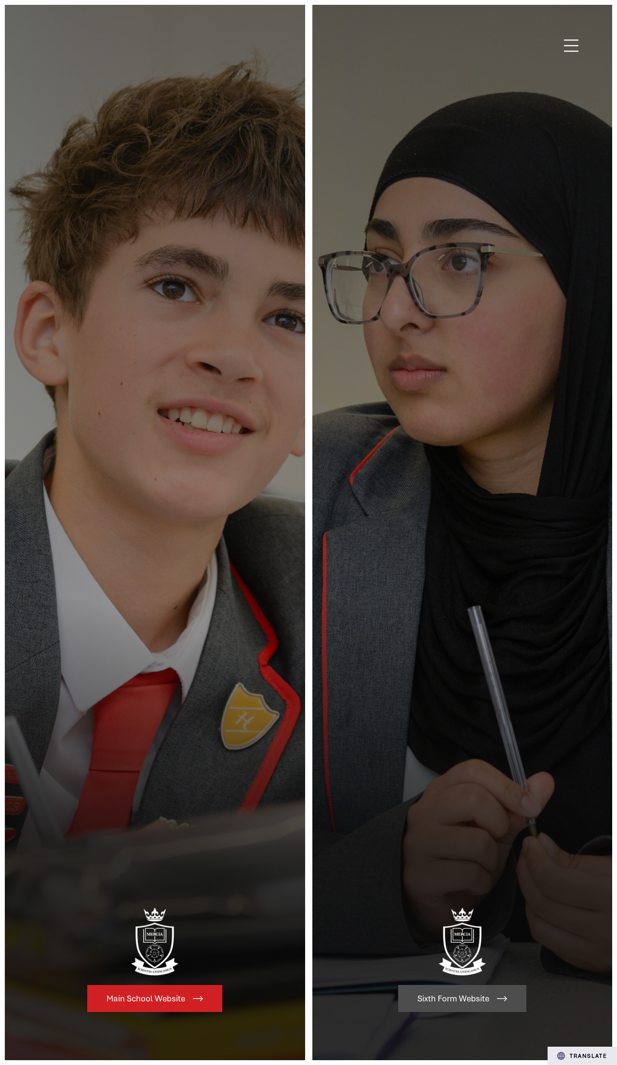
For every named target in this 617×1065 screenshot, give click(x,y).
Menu (571, 46)
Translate (588, 1055)
